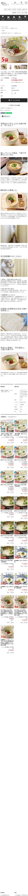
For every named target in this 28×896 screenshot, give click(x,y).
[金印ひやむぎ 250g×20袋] (7, 527)
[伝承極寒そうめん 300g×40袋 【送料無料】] (20, 578)
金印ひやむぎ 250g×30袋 (20, 535)
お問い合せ (14, 18)
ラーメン (18, 12)
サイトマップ (25, 19)
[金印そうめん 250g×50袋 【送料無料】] (20, 476)
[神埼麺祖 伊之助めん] (5, 5)
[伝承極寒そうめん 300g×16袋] (20, 552)
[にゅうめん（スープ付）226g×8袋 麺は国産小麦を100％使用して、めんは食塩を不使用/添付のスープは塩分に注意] (20, 601)
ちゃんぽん (19, 9)
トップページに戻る (3, 19)
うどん (5, 9)
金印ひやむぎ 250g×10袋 (20, 510)
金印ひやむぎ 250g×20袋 (6, 535)
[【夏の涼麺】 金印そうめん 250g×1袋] (20, 425)
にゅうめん (14, 9)
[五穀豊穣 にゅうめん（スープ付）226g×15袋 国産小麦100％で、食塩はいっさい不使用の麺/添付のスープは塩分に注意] (7, 631)
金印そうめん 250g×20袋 (20, 460)
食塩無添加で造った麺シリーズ (7, 33)
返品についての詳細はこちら (7, 108)
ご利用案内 (8, 18)
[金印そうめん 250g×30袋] (7, 476)
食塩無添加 (14, 12)
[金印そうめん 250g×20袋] (20, 452)
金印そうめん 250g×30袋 (6, 484)
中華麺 (26, 12)
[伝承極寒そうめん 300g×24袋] (7, 578)
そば (22, 12)
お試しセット (24, 9)
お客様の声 (20, 18)
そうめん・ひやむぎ (5, 28)
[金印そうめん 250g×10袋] (7, 452)
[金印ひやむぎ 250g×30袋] (20, 527)
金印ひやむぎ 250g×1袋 (6, 510)
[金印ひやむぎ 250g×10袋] (20, 502)
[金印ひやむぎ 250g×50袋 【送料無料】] (7, 552)
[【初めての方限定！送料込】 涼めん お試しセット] (7, 425)
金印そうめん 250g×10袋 (6, 460)
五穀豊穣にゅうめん (13, 28)
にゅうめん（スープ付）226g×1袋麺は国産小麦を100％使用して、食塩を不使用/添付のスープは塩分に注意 (7, 612)
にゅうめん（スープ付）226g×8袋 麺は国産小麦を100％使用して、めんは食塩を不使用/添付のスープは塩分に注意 (20, 612)
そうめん (9, 9)
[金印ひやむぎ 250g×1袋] (7, 502)
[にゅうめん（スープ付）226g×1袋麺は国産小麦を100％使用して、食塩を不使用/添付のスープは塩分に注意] (7, 601)
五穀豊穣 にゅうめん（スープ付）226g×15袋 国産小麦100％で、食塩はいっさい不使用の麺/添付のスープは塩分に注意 (7, 642)
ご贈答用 (3, 30)
